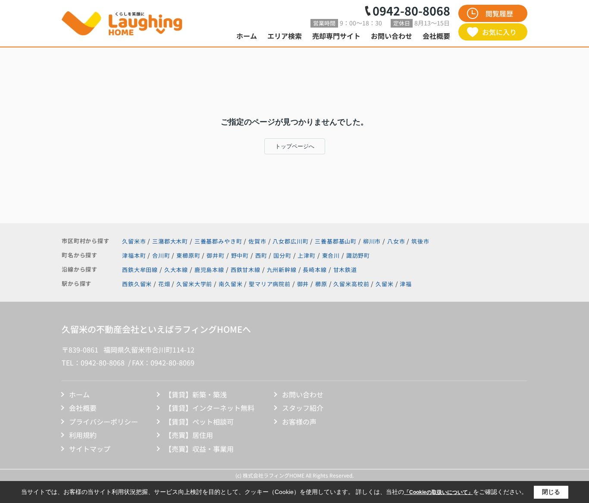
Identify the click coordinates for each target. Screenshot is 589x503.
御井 (303, 284)
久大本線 (177, 270)
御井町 (216, 255)
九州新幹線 (282, 270)
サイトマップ (89, 449)
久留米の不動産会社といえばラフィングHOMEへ (156, 329)
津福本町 (134, 255)
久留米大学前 (194, 284)
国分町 (283, 255)
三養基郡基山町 (336, 241)
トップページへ (294, 146)
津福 (406, 284)
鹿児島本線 (210, 270)
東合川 (331, 255)
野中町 (241, 255)
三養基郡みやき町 (218, 241)
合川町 (162, 255)
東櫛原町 (189, 255)
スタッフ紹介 (302, 408)
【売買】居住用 (189, 435)
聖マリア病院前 (270, 284)
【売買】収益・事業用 (199, 449)
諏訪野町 (358, 255)
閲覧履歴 (499, 13)
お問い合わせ (391, 36)
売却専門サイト (336, 36)
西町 (262, 255)
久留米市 (134, 241)
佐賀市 (257, 241)
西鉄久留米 (137, 284)
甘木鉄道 (345, 270)
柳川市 (372, 241)
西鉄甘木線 (246, 270)
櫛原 (321, 284)
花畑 (164, 284)
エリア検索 (284, 36)
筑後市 (420, 241)
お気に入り (499, 32)
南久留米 (230, 284)
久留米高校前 (351, 284)
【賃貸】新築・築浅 (196, 394)
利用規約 (83, 435)
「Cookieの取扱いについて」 (438, 492)
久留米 (385, 284)
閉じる (551, 491)
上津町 (307, 255)
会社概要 (436, 36)
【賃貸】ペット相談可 (199, 421)
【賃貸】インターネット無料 (209, 408)
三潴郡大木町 (170, 241)
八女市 (396, 241)
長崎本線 (315, 270)
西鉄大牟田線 (141, 270)
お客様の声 (299, 421)
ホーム (246, 36)
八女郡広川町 (290, 241)
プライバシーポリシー (103, 421)
